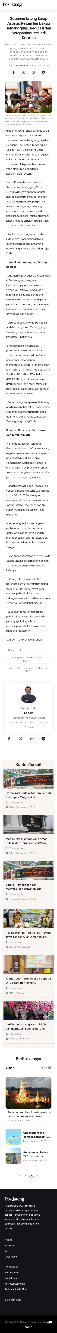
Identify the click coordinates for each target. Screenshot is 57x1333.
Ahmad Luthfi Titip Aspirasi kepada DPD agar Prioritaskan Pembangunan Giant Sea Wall (28, 981)
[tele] (43, 72)
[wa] (33, 72)
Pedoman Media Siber (16, 1289)
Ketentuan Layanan (15, 1283)
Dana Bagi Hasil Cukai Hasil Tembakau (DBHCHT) (28, 659)
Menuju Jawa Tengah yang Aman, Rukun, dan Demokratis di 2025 (27, 841)
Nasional (9, 1245)
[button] (19, 1175)
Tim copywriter (16, 802)
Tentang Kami (12, 1272)
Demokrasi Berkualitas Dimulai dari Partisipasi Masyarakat (28, 795)
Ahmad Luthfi (14, 650)
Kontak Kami (11, 1278)
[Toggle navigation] (53, 5)
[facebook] (14, 72)
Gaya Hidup (11, 1256)
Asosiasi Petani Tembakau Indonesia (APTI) (28, 669)
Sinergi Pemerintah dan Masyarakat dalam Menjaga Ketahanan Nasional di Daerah (25, 887)
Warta (8, 1251)
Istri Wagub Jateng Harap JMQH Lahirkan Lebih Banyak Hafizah (26, 1026)
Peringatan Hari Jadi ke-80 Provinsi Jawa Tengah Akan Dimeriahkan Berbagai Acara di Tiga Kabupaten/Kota (28, 935)
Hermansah (22, 65)
